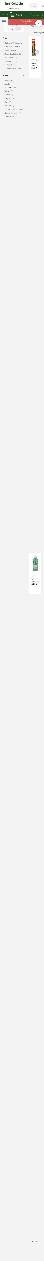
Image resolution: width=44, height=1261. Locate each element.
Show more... (10, 117)
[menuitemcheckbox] (14, 43)
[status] (12, 15)
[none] (35, 57)
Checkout (36, 15)
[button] (14, 38)
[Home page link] (14, 5)
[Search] (35, 5)
